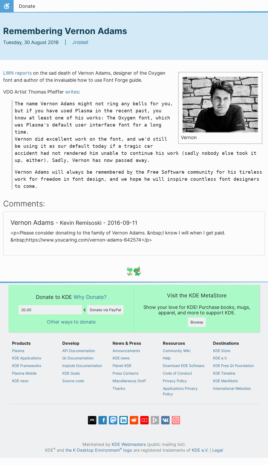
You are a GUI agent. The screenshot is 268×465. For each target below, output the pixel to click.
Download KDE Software (183, 365)
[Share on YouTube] (144, 420)
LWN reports (17, 73)
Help (167, 358)
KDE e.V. (220, 358)
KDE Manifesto (225, 381)
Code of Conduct (177, 373)
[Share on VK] (165, 420)
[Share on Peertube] (155, 420)
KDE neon (20, 381)
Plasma (18, 350)
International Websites (232, 388)
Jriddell (80, 42)
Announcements (126, 350)
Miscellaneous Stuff (129, 381)
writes (72, 92)
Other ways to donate (71, 322)
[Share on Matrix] (92, 420)
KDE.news (121, 358)
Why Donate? (90, 297)
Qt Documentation (77, 358)
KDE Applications (26, 358)
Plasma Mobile (24, 373)
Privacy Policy (175, 381)
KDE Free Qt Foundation (233, 365)
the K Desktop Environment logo (98, 450)
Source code (73, 381)
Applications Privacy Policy (180, 391)
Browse (197, 322)
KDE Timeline (224, 373)
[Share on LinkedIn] (123, 420)
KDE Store (221, 350)
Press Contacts (125, 373)
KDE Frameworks (26, 365)
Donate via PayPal (105, 310)
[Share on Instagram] (176, 420)
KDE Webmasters (129, 444)
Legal (217, 450)
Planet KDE (122, 365)
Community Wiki (176, 350)
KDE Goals (71, 373)
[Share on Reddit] (134, 420)
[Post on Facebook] (102, 420)
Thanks (119, 388)
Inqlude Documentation (82, 365)
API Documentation (78, 350)
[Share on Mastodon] (113, 420)
